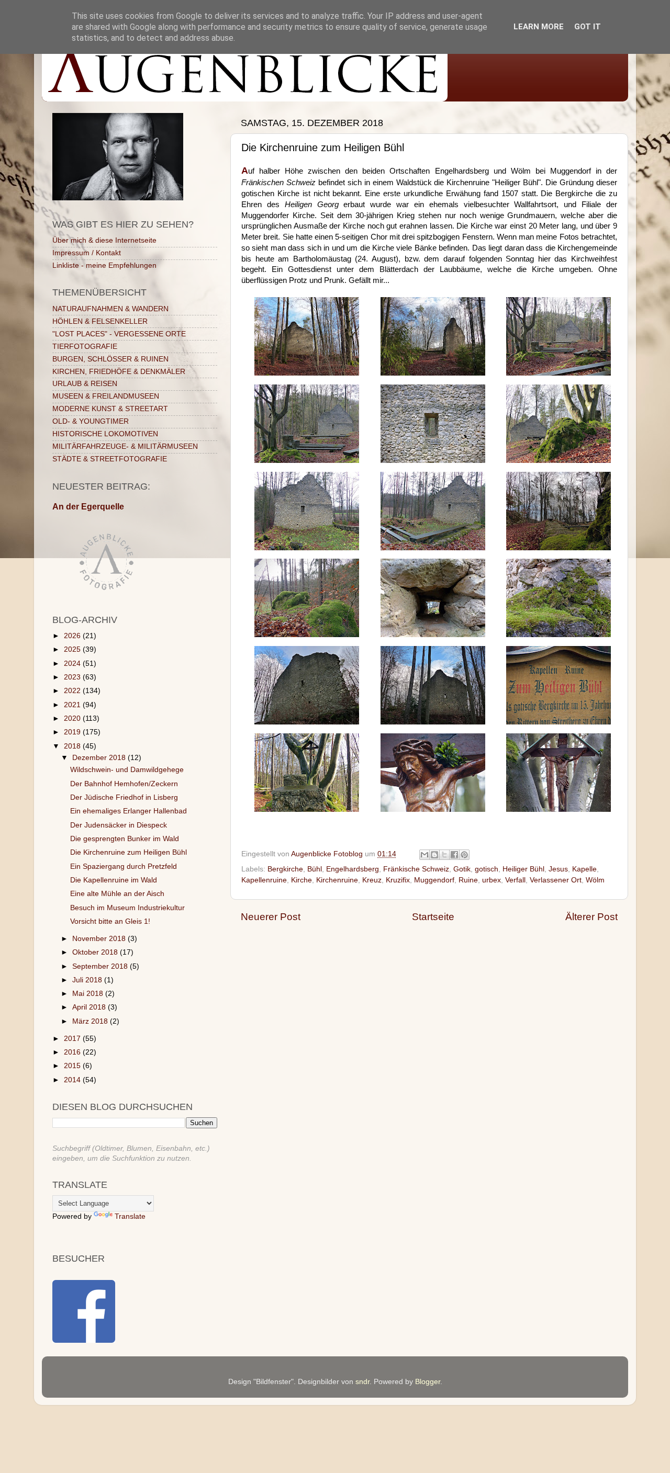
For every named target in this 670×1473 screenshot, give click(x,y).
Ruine (468, 880)
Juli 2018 (88, 980)
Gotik (462, 869)
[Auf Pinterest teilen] (464, 854)
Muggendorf (434, 880)
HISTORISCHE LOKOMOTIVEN (105, 434)
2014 (73, 1080)
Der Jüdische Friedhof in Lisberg (124, 797)
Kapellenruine (264, 880)
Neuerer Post (270, 916)
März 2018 (91, 1021)
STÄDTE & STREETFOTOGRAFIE (109, 459)
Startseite (433, 916)
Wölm (595, 880)
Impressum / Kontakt (86, 253)
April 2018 (90, 1007)
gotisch (486, 869)
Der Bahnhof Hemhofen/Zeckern (124, 784)
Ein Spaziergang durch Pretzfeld (123, 866)
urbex (491, 880)
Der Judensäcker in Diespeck (118, 825)
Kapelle (584, 869)
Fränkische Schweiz (416, 869)
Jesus (558, 869)
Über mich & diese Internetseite (104, 240)
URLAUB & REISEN (84, 384)
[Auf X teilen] (444, 854)
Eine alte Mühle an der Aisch (117, 894)
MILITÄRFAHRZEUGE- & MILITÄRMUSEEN (125, 446)
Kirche (301, 880)
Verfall (515, 880)
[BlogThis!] (434, 854)
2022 (73, 691)
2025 (73, 649)
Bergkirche (285, 869)
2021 (73, 705)
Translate (130, 1216)
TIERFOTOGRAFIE (84, 346)
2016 (73, 1052)
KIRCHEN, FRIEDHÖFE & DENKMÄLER (118, 372)
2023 (73, 677)
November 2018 (100, 939)
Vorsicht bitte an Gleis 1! (110, 921)
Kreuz (372, 880)
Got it (587, 26)
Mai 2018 (88, 994)
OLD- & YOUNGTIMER (90, 421)
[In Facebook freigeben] (454, 854)
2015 (73, 1066)
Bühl (314, 869)
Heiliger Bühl (523, 869)
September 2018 (101, 966)
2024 (73, 663)
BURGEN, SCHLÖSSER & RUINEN (110, 359)
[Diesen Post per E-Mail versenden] (424, 854)
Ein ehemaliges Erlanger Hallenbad (128, 811)
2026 (73, 636)
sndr (362, 1382)
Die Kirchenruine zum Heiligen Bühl (128, 852)
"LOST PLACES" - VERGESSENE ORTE (119, 334)
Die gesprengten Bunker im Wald (124, 839)
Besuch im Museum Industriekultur (127, 908)
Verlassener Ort (556, 880)
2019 (73, 732)
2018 (73, 746)
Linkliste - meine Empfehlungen (104, 265)
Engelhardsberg (352, 869)
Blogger (427, 1382)
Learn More (538, 26)
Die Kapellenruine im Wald (113, 880)
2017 (73, 1039)
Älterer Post (591, 916)
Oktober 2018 (96, 952)
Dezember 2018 (100, 758)
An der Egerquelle (88, 506)
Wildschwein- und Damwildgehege (127, 770)
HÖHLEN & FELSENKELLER (100, 321)
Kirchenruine (337, 880)
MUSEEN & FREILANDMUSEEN (105, 396)
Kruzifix (398, 880)
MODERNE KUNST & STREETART (110, 409)
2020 (73, 718)
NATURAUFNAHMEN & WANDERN (110, 309)
